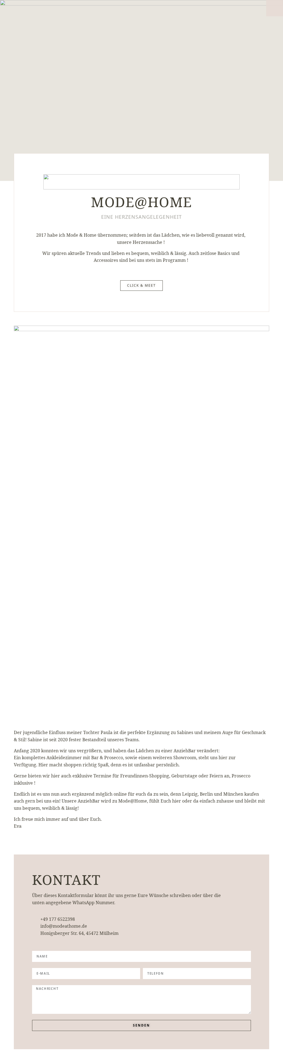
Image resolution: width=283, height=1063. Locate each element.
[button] (274, 8)
